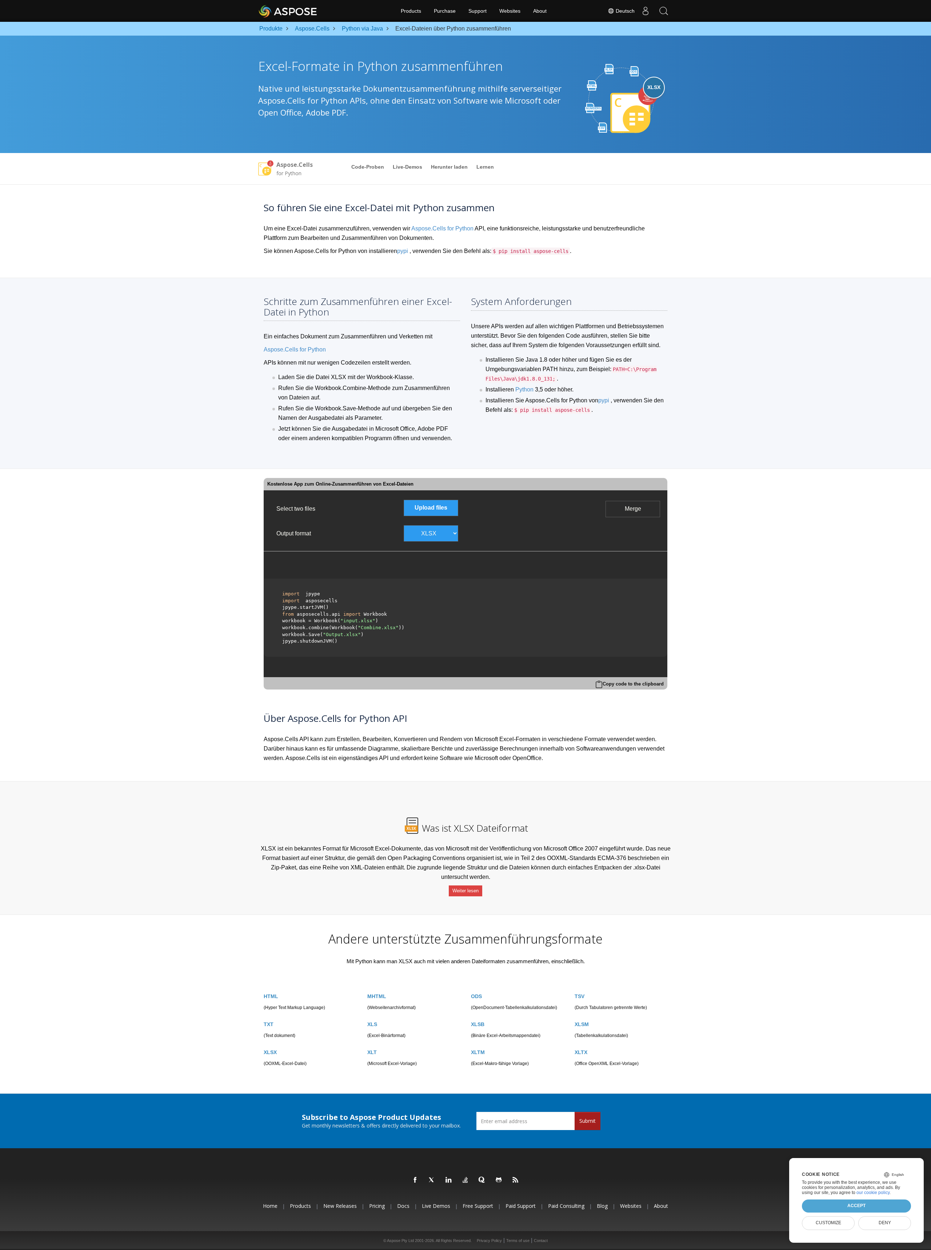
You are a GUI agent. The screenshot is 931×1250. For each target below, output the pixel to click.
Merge (633, 509)
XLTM (478, 1052)
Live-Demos (407, 167)
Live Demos (436, 1206)
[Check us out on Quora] (482, 1180)
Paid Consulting (566, 1206)
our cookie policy (873, 1192)
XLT (372, 1052)
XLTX (581, 1052)
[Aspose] (288, 11)
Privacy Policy (489, 1240)
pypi (402, 251)
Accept (856, 1205)
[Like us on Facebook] (415, 1180)
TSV (579, 996)
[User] (645, 11)
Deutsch (624, 11)
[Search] (664, 11)
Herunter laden (449, 167)
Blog (602, 1206)
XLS (372, 1024)
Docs (403, 1206)
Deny (885, 1222)
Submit (587, 1120)
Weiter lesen (465, 890)
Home (270, 1206)
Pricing (377, 1206)
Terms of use (518, 1240)
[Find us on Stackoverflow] (465, 1180)
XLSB (477, 1024)
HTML (271, 996)
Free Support (478, 1206)
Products (411, 11)
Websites (509, 11)
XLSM (582, 1024)
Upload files (431, 508)
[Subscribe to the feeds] (515, 1180)
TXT (268, 1024)
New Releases (340, 1206)
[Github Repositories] (499, 1180)
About (540, 11)
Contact (541, 1240)
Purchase (445, 11)
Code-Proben (367, 167)
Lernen (485, 167)
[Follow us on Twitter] (432, 1180)
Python (524, 389)
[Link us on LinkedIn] (448, 1180)
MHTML (376, 996)
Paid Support (521, 1206)
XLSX (270, 1052)
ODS (476, 996)
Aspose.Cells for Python (442, 228)
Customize (828, 1222)
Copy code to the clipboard (633, 684)
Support (477, 11)
